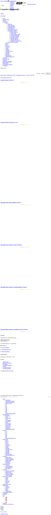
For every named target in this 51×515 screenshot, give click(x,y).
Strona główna (3, 75)
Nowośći (12, 7)
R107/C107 (7, 415)
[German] (6, 500)
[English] (6, 497)
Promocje (12, 8)
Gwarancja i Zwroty (7, 367)
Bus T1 (6, 23)
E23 (6, 407)
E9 (6, 405)
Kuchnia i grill (8, 471)
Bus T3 (6, 44)
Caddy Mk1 (7, 46)
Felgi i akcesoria (6, 58)
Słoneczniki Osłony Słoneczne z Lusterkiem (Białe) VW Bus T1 (13, 287)
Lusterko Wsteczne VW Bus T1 (7, 80)
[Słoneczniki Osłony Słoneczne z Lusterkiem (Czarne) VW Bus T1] (19, 327)
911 (6, 432)
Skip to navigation (4, 1)
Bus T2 (6, 43)
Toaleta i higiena (8, 475)
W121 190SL (8, 424)
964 (6, 437)
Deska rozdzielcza (14, 32)
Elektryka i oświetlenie (9, 470)
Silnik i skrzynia (11, 25)
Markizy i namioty (9, 473)
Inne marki (7, 480)
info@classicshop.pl (6, 351)
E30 (6, 411)
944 (6, 436)
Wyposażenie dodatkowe (13, 29)
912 (6, 433)
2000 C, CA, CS (8, 403)
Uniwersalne (7, 463)
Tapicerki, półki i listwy (15, 39)
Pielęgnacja (7, 461)
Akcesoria (5, 57)
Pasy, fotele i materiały (14, 36)
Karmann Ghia (8, 55)
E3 (6, 404)
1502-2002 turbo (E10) (10, 402)
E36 (6, 412)
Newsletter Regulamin (7, 365)
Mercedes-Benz (6, 19)
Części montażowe (9, 466)
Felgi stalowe (8, 468)
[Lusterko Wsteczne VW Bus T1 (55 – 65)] (19, 120)
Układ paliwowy (11, 28)
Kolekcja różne (8, 460)
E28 (6, 410)
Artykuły (12, 2)
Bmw (4, 18)
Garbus (6, 48)
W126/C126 (7, 428)
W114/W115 (7, 421)
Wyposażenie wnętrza (12, 30)
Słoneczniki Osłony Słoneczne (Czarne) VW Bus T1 (11, 244)
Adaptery (7, 482)
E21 (6, 406)
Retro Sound (5, 63)
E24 (6, 409)
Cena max (43, 73)
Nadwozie (10, 24)
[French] (6, 498)
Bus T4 (6, 45)
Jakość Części (5, 361)
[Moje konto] (21, 5)
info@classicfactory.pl (6, 349)
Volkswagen (5, 21)
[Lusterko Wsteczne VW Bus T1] (6, 77)
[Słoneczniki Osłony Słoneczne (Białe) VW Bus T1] (19, 162)
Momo (6, 478)
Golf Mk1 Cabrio (8, 51)
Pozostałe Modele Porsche (10, 438)
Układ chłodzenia (11, 26)
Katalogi (12, 4)
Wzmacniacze (8, 491)
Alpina (6, 477)
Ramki (6, 489)
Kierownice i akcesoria (7, 61)
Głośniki (7, 486)
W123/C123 (7, 425)
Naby (6, 483)
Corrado (7, 47)
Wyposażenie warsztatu (7, 64)
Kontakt (11, 5)
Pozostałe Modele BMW (10, 413)
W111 (6, 419)
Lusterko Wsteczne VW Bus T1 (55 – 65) (9, 122)
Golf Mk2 (7, 52)
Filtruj (48, 73)
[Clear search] (47, 396)
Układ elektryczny (11, 27)
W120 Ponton (8, 423)
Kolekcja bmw (8, 457)
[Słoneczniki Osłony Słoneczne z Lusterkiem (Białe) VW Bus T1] (19, 284)
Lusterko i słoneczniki (14, 35)
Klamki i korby (13, 33)
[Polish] (4, 495)
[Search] (49, 396)
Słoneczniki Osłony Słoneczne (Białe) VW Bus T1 (10, 202)
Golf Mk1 (7, 49)
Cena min (38, 73)
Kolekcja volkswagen (9, 459)
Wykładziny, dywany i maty (15, 41)
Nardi (6, 479)
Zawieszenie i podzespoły (13, 42)
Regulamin (5, 364)
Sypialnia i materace (9, 474)
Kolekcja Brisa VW (7, 62)
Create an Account (4, 513)
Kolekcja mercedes (9, 458)
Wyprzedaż (12, 9)
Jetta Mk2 (7, 54)
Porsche (4, 20)
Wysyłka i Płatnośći (7, 368)
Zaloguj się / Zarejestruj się (8, 504)
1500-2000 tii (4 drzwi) (10, 401)
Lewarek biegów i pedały (15, 34)
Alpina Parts (7, 400)
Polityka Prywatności (7, 362)
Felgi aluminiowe (8, 467)
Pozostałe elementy (14, 38)
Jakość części (13, 3)
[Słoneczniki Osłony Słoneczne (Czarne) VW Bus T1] (19, 242)
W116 (6, 422)
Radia (6, 488)
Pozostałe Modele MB (9, 429)
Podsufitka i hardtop (14, 37)
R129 (6, 416)
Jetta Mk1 (7, 53)
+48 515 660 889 (5, 347)
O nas (11, 6)
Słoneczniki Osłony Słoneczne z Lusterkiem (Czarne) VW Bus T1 (14, 329)
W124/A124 (7, 427)
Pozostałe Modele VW (9, 56)
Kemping (5, 60)
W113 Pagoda (8, 420)
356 (6, 431)
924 (6, 434)
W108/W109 (8, 418)
